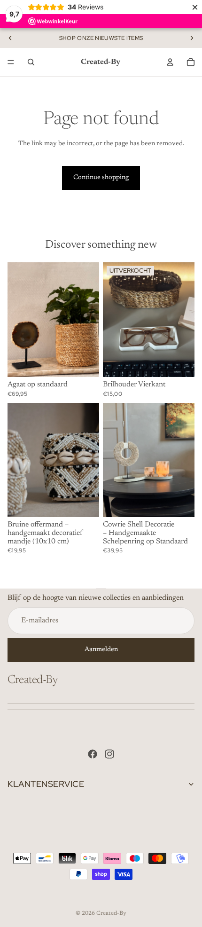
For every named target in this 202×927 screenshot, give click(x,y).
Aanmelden (101, 649)
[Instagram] (109, 754)
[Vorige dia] (10, 38)
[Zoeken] (31, 62)
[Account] (170, 62)
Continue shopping (101, 177)
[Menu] (11, 62)
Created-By (111, 913)
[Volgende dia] (191, 38)
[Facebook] (92, 754)
